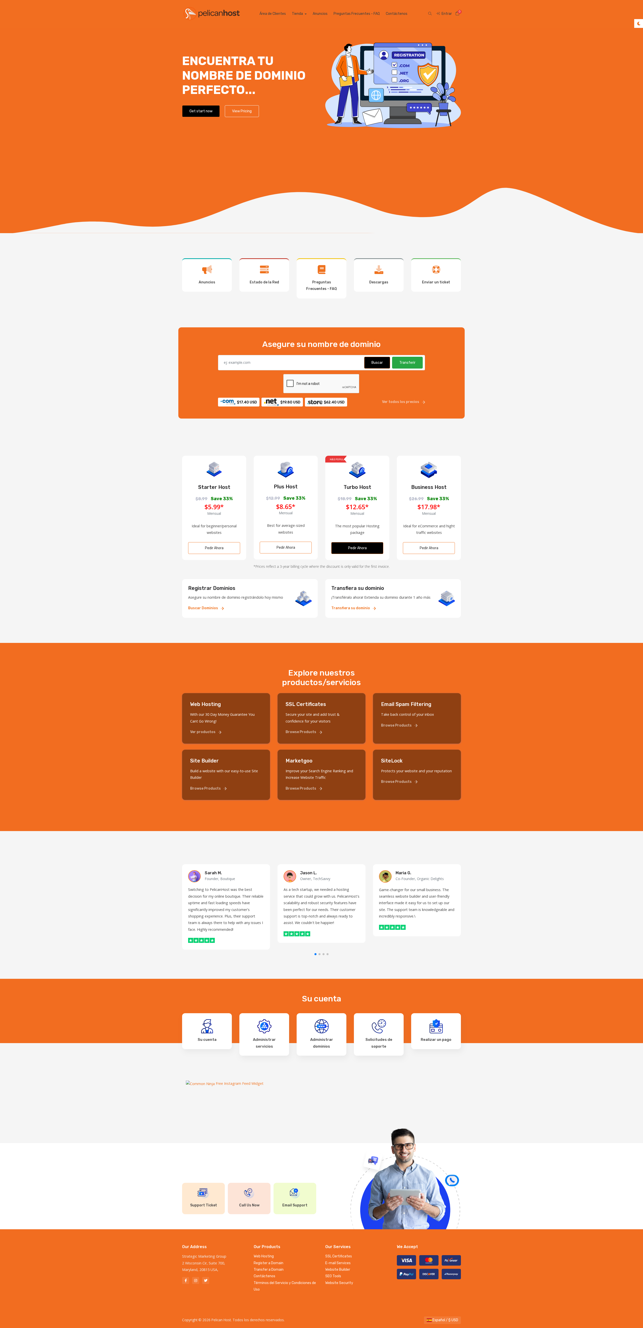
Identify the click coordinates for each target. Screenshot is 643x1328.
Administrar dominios (321, 1042)
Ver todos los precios (401, 402)
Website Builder (337, 1269)
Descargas (378, 282)
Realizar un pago (436, 1039)
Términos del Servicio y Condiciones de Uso (285, 1286)
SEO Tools (333, 1276)
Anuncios (320, 14)
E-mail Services (338, 1263)
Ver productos (203, 732)
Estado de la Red (264, 282)
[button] (315, 954)
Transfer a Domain (269, 1269)
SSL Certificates (338, 1256)
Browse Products (301, 732)
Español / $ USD (445, 1320)
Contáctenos (396, 14)
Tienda (298, 14)
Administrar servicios (264, 1042)
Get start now (200, 111)
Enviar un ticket (436, 282)
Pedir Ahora (214, 548)
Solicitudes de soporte (378, 1042)
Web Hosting (264, 1256)
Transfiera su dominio (351, 608)
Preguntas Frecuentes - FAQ (357, 14)
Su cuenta (207, 1039)
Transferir (407, 363)
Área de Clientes (272, 14)
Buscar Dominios (203, 608)
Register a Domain (268, 1263)
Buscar (377, 363)
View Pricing (242, 111)
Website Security (339, 1283)
